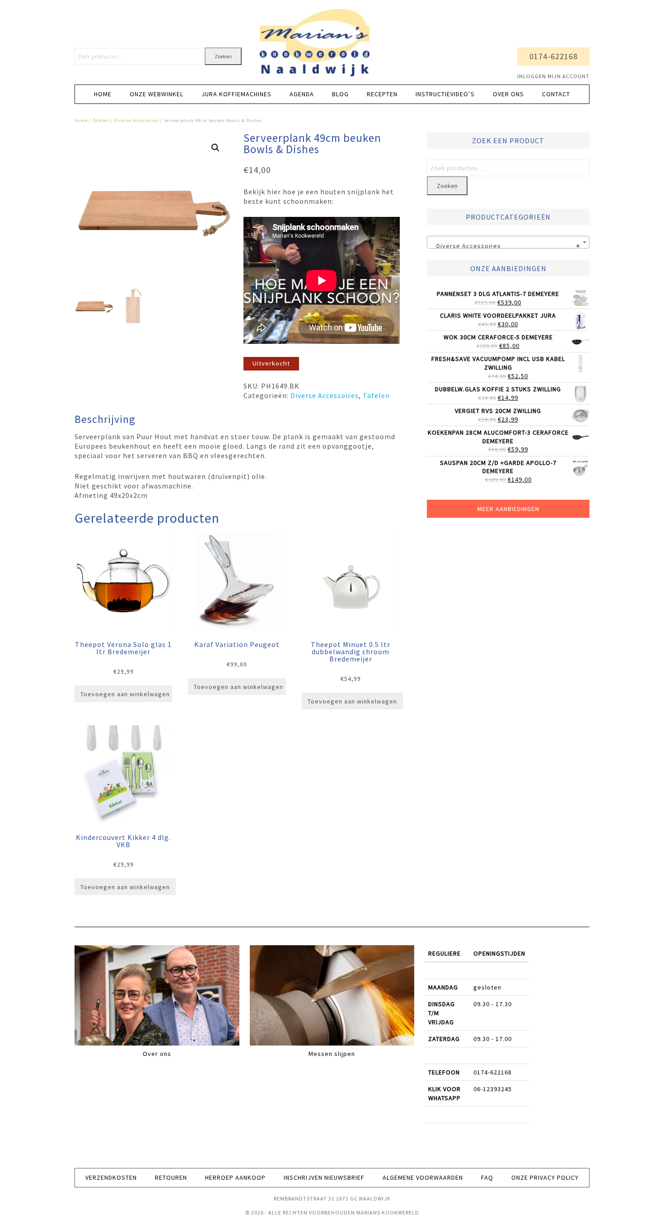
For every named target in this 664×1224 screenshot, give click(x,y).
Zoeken (223, 56)
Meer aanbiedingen (508, 509)
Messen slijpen (332, 1054)
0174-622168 (553, 56)
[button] (215, 148)
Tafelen (101, 120)
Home (81, 120)
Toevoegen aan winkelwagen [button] (125, 694)
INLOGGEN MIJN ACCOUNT (553, 76)
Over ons (157, 1054)
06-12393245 (492, 1089)
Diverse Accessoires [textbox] (505, 246)
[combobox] (508, 242)
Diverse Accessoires (136, 120)
